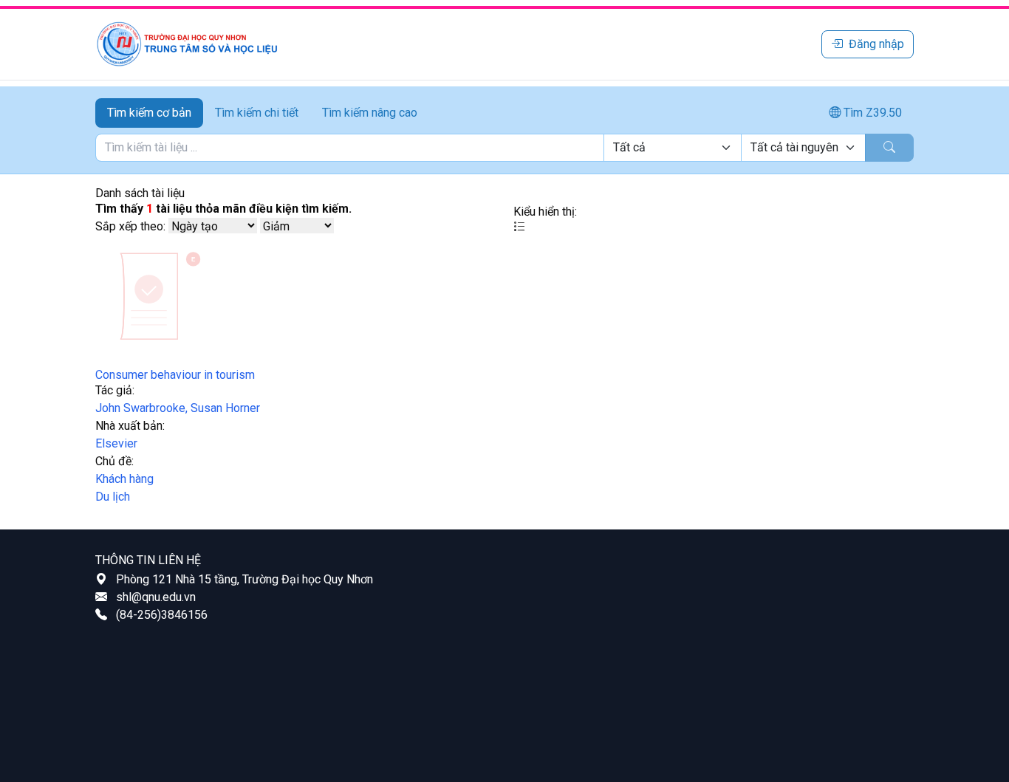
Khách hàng (124, 479)
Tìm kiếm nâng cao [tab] (369, 113)
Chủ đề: (114, 461)
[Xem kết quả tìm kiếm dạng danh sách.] (519, 227)
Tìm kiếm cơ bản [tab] (149, 113)
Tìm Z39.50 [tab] (871, 113)
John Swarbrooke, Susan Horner (177, 408)
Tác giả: (114, 390)
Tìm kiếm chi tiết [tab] (256, 113)
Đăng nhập (876, 44)
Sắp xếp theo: (130, 226)
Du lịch (112, 497)
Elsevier (116, 443)
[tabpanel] (504, 148)
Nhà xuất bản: (130, 426)
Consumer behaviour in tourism (175, 375)
